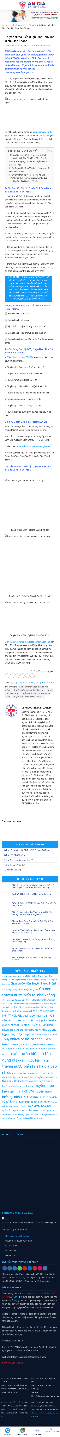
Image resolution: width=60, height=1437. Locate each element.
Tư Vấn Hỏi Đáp (10, 870)
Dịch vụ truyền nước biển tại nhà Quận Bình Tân (27, 642)
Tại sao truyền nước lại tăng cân (40, 1114)
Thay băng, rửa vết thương (17, 1236)
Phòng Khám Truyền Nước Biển (17, 860)
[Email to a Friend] (22, 675)
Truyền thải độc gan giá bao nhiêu (34, 1101)
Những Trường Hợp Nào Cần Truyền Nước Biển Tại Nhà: (28, 163)
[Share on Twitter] (17, 675)
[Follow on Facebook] (4, 1268)
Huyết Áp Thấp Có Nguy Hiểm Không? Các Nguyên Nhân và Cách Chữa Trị (33, 931)
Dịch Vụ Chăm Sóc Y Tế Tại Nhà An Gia (27, 175)
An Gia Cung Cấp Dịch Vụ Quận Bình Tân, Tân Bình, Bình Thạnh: (29, 170)
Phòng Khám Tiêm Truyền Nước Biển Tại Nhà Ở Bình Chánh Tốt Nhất (32, 922)
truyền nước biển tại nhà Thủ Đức (18, 1086)
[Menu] (3, 4)
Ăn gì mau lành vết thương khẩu (30, 1118)
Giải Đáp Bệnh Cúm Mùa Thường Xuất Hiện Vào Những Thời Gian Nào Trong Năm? (32, 913)
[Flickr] (40, 1268)
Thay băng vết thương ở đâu (37, 1048)
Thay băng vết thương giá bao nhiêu (27, 1044)
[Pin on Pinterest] (27, 675)
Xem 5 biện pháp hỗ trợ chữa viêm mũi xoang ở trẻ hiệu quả (34, 958)
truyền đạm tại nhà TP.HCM (26, 1110)
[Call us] (19, 1268)
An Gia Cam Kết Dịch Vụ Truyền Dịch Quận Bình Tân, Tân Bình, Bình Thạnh (29, 156)
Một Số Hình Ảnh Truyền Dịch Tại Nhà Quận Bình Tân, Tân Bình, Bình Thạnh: (30, 179)
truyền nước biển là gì (32, 1060)
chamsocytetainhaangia (38, 45)
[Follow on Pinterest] (24, 1268)
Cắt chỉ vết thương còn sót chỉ (25, 1004)
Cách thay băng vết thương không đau (20, 989)
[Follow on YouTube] (35, 1268)
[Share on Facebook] (12, 675)
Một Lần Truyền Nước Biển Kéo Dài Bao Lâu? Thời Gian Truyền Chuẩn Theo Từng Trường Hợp (33, 886)
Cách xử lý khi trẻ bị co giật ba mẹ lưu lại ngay (31, 894)
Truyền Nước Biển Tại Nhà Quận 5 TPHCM (29, 1073)
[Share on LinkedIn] (32, 675)
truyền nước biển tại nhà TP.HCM (28, 696)
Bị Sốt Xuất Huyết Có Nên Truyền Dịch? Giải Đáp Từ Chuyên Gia (34, 904)
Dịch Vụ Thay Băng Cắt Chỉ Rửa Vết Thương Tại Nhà (26, 850)
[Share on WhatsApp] (7, 675)
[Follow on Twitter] (14, 1268)
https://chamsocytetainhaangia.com (33, 446)
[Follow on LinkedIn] (29, 1268)
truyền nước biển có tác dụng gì (28, 690)
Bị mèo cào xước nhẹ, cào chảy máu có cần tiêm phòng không (33, 949)
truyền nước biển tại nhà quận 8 (37, 1081)
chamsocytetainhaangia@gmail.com (45, 1413)
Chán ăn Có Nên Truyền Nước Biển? (33, 983)
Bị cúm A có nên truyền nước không (14, 976)
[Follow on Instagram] (9, 1268)
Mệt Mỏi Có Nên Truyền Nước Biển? (31, 1025)
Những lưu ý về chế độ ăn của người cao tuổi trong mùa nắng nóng (33, 940)
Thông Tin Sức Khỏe (44, 682)
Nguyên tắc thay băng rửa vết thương (20, 1030)
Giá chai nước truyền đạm (33, 1015)
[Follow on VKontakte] (45, 1268)
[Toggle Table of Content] (48, 151)
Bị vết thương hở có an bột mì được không (23, 980)
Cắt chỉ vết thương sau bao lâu (28, 1007)
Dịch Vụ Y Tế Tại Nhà (23, 25)
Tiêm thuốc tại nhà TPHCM (20, 357)
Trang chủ (6, 25)
